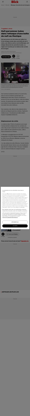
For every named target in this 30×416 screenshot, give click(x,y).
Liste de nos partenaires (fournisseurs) (10, 217)
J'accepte (15, 225)
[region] (15, 208)
